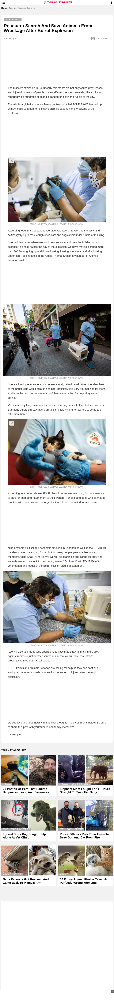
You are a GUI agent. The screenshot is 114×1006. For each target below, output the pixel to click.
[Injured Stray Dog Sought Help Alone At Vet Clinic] (28, 815)
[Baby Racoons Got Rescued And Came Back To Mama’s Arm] (28, 860)
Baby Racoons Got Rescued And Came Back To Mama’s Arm (26, 881)
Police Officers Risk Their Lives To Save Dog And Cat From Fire (84, 836)
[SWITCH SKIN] (111, 2)
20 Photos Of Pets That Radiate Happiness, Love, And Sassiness (26, 790)
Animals (7, 784)
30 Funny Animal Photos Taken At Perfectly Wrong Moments (83, 881)
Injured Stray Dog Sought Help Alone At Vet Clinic (24, 836)
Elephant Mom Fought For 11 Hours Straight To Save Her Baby (85, 790)
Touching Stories (80, 784)
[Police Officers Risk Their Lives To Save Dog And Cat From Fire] (85, 815)
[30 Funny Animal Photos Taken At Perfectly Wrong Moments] (85, 860)
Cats (62, 829)
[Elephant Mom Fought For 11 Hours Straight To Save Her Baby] (85, 770)
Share (11, 160)
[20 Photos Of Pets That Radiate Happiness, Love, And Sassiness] (28, 770)
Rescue (79, 829)
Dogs (5, 829)
